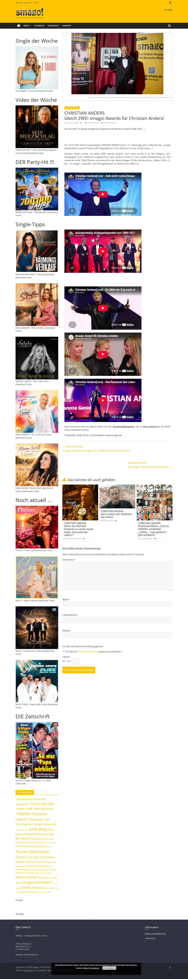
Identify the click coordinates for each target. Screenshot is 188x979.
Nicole (37, 873)
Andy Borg (37, 829)
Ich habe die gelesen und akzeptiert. (94, 651)
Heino (42, 857)
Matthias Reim (32, 869)
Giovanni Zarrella (27, 857)
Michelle (31, 873)
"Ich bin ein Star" (42, 804)
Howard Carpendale (35, 861)
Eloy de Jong (51, 843)
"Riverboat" (36, 819)
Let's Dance (22, 866)
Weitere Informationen (91, 968)
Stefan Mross (32, 887)
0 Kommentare (93, 123)
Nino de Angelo (45, 873)
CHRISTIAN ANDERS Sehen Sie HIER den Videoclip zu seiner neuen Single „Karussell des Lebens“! (79, 529)
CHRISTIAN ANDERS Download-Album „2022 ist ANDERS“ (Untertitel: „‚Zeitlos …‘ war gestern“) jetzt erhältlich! (153, 529)
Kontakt (66, 25)
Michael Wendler (22, 873)
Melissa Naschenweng (47, 870)
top (77, 108)
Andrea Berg (49, 824)
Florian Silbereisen (33, 851)
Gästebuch (53, 25)
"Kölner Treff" (24, 809)
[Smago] (19, 26)
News (26, 25)
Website (66, 630)
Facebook (39, 25)
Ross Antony (44, 877)
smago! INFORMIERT (37, 882)
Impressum (150, 938)
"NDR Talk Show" (43, 809)
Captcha (66, 656)
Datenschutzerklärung (88, 651)
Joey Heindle (52, 862)
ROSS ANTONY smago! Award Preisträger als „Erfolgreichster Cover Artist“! (96, 448)
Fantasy (48, 847)
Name (66, 599)
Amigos (38, 824)
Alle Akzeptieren (109, 968)
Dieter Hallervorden (38, 842)
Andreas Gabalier (22, 830)
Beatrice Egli (46, 834)
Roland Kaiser (26, 877)
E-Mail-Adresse (70, 614)
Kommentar (68, 559)
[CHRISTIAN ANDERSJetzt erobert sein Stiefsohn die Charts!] (117, 486)
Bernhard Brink (25, 838)
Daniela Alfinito (43, 838)
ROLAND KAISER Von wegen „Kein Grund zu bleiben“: (150, 464)
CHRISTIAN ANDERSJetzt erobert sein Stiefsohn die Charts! (116, 514)
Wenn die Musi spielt (43, 892)
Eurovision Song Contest (30, 846)
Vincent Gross (28, 891)
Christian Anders (109, 123)
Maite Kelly (35, 866)
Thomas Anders (48, 888)
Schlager (69, 108)
